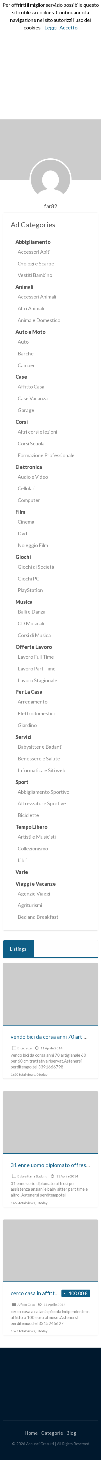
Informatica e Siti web (41, 770)
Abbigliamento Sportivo (43, 792)
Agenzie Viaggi (34, 893)
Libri (22, 860)
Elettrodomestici (36, 713)
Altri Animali (31, 308)
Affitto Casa (31, 386)
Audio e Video (33, 477)
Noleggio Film (33, 545)
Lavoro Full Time (36, 657)
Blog (71, 1433)
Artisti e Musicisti (37, 837)
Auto (23, 342)
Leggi (50, 27)
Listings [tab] (18, 949)
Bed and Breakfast (38, 917)
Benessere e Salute (39, 758)
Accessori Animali (37, 296)
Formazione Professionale (46, 455)
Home (31, 1433)
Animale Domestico (39, 320)
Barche (26, 353)
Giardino (27, 725)
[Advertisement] (50, 66)
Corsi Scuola (31, 443)
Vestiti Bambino (35, 275)
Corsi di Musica (34, 635)
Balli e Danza (31, 611)
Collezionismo (33, 848)
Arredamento (32, 701)
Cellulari (27, 488)
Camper (26, 365)
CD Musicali (31, 623)
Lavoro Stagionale (37, 680)
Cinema (26, 522)
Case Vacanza (33, 398)
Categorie (52, 1433)
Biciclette (28, 815)
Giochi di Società (36, 567)
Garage (26, 410)
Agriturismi (30, 905)
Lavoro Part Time (37, 668)
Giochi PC (28, 578)
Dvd (22, 533)
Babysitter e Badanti (40, 747)
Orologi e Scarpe (36, 263)
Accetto (68, 27)
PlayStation (30, 590)
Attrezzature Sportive (42, 803)
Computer (29, 500)
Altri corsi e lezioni (37, 432)
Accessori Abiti (34, 252)
